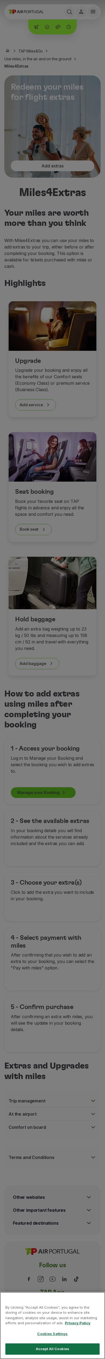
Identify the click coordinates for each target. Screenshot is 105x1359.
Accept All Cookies (52, 1349)
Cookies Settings (52, 1334)
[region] (52, 1325)
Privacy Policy (77, 1323)
